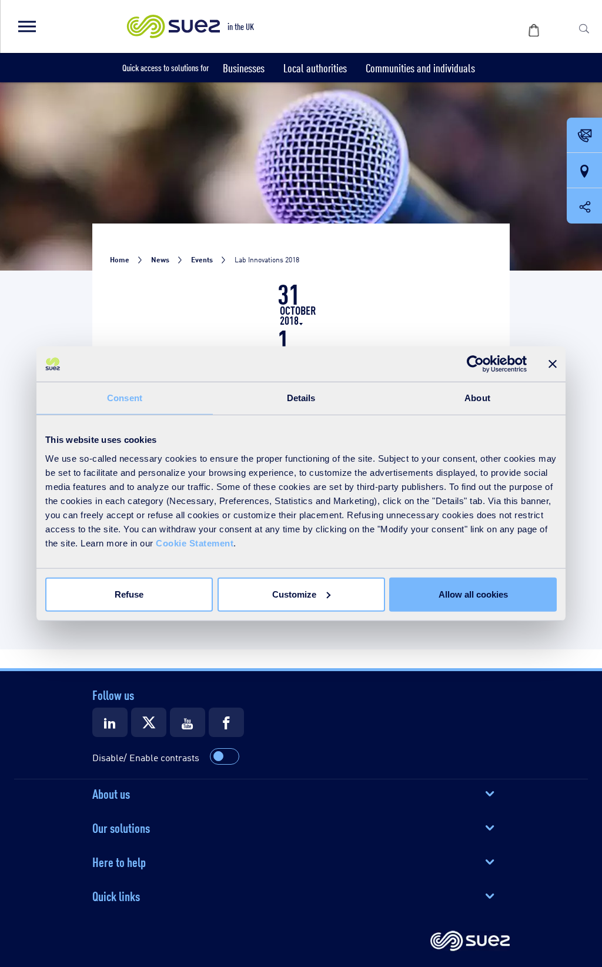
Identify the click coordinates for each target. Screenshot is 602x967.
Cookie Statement (194, 543)
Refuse (129, 594)
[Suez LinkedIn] (110, 722)
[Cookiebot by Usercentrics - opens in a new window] (475, 364)
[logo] (470, 942)
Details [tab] (301, 398)
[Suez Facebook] (226, 722)
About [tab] (477, 398)
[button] (26, 26)
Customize (294, 594)
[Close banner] (553, 364)
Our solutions (121, 827)
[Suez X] (148, 722)
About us (111, 793)
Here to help (119, 861)
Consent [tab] (124, 398)
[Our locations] (584, 171)
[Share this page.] (584, 206)
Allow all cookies (473, 594)
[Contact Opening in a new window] (584, 136)
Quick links (116, 895)
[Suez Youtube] (187, 722)
